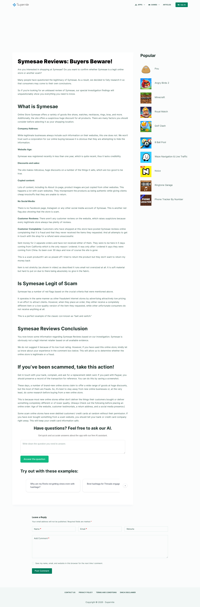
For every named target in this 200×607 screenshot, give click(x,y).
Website (130, 529)
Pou (157, 68)
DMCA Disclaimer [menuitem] (128, 592)
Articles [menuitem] (167, 5)
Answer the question (34, 459)
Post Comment (42, 571)
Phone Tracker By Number (169, 199)
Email (83, 529)
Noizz (158, 170)
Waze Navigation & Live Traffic (171, 156)
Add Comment (41, 538)
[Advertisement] (100, 30)
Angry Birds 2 (162, 83)
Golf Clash (160, 125)
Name (37, 529)
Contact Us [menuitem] (69, 592)
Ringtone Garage (164, 185)
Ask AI (183, 5)
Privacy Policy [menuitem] (86, 592)
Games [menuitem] (154, 5)
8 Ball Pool (160, 142)
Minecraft (160, 97)
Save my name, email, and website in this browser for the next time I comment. (69, 563)
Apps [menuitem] (140, 5)
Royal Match (161, 111)
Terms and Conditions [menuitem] (106, 592)
